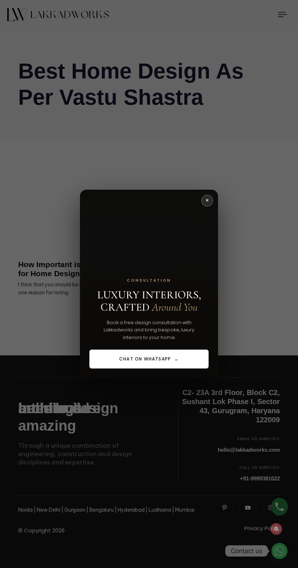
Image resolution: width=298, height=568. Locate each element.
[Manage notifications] (276, 529)
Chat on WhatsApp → (149, 359)
